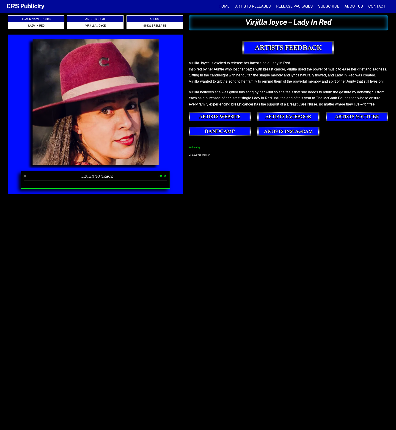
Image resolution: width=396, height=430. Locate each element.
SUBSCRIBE (328, 6)
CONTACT (376, 6)
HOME (224, 6)
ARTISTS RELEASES (253, 6)
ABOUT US (353, 6)
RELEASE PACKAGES (294, 6)
